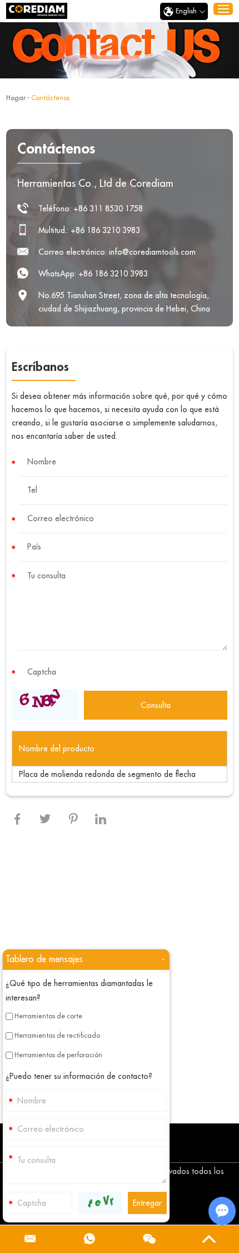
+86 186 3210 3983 (113, 274)
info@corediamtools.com (152, 252)
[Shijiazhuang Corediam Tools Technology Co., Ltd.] (36, 11)
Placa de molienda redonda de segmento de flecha (107, 774)
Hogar (16, 98)
